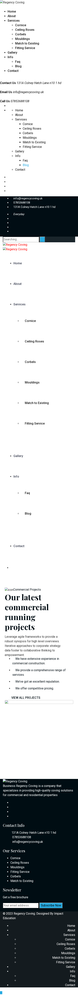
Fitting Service (25, 48)
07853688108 (21, 202)
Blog (18, 66)
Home (12, 11)
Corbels (20, 34)
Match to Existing (27, 43)
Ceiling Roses (24, 30)
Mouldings (22, 39)
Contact (13, 71)
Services (14, 20)
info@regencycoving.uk (28, 92)
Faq (17, 61)
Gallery (12, 52)
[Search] (42, 239)
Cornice (20, 25)
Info (10, 57)
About (12, 16)
